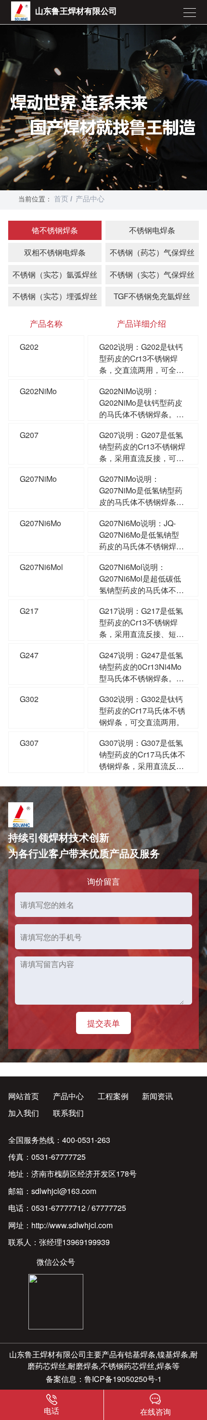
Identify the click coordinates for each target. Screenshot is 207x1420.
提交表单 (103, 1023)
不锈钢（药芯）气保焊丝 (152, 252)
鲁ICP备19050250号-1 (123, 1378)
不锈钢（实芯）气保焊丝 (152, 274)
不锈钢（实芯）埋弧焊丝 (55, 296)
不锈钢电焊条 (152, 230)
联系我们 (68, 1112)
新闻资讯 (157, 1095)
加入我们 (23, 1112)
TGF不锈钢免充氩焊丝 (152, 296)
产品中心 (90, 199)
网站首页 (23, 1095)
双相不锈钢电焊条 (55, 252)
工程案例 (113, 1095)
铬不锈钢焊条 (55, 230)
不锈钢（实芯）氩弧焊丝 (55, 274)
